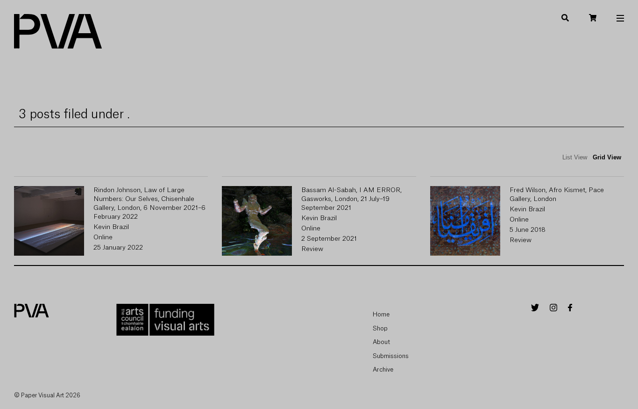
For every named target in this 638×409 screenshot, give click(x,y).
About (381, 342)
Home (381, 314)
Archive (383, 369)
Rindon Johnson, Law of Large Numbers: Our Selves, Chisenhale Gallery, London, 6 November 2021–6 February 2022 (149, 203)
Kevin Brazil (111, 227)
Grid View (607, 157)
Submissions (391, 356)
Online (103, 237)
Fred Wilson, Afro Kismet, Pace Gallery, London (557, 194)
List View (574, 157)
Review (312, 249)
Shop (380, 328)
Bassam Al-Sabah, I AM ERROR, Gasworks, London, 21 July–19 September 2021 (351, 199)
